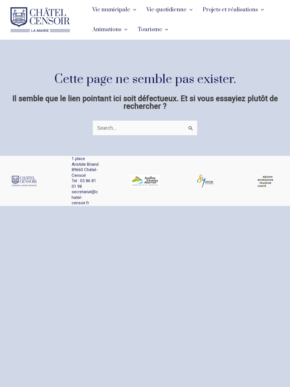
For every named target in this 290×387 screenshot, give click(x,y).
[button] (133, 10)
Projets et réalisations (230, 9)
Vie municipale (111, 9)
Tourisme (150, 29)
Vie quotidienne (166, 9)
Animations (106, 29)
